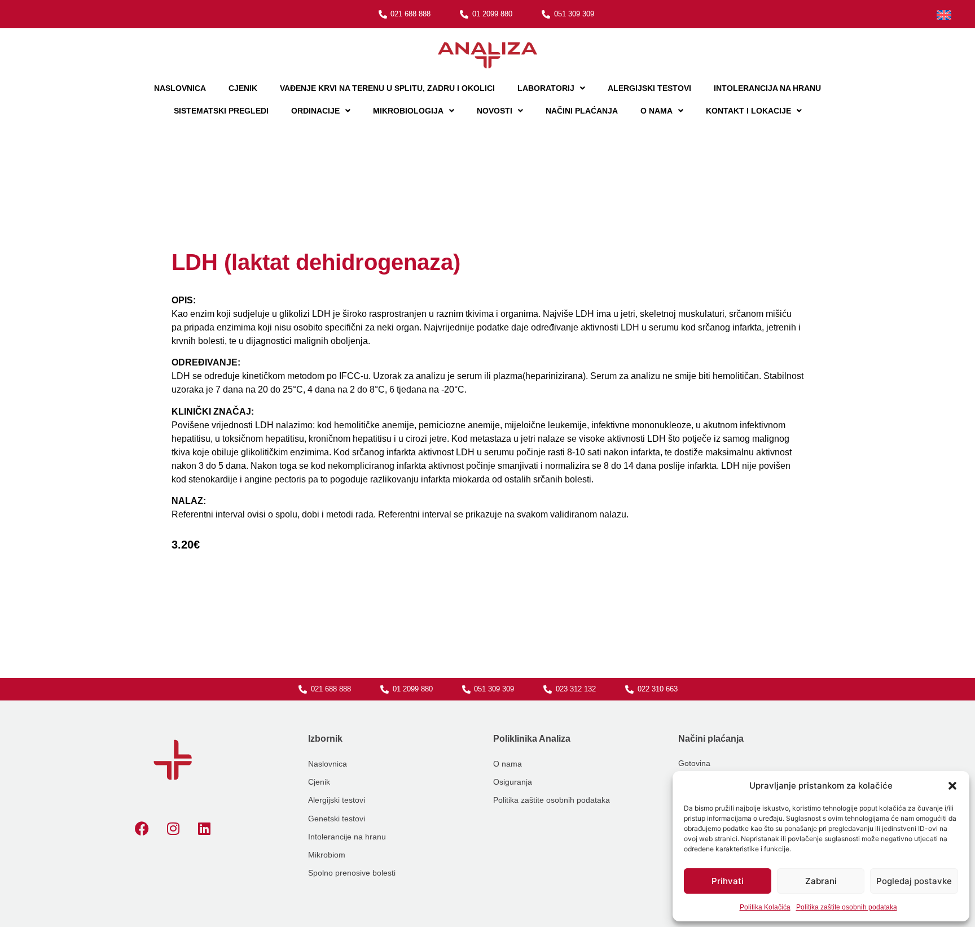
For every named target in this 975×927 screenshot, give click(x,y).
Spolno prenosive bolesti (352, 872)
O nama (656, 110)
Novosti (494, 110)
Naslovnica (180, 88)
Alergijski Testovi (649, 88)
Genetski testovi (336, 818)
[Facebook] (142, 829)
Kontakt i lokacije (748, 110)
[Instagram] (173, 829)
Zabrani (821, 881)
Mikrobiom (326, 854)
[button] (952, 785)
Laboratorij (545, 88)
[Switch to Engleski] (944, 15)
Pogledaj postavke (914, 881)
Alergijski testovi (336, 799)
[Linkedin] (204, 829)
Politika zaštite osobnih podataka (846, 907)
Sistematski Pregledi (221, 110)
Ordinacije (315, 110)
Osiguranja (512, 781)
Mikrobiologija (408, 110)
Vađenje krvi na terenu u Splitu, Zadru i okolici (387, 88)
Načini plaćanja (582, 110)
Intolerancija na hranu (767, 88)
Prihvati (728, 881)
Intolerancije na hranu (347, 836)
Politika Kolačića (765, 907)
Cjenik (243, 88)
